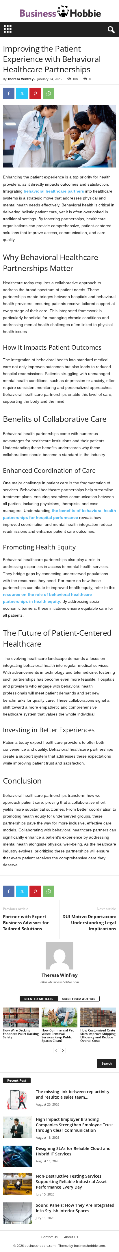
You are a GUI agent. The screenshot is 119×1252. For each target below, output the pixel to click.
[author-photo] (59, 955)
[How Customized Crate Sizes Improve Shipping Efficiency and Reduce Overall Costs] (98, 1018)
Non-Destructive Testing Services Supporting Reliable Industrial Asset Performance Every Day (71, 1181)
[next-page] (63, 1050)
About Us (71, 1237)
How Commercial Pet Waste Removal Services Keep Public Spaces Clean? (58, 1035)
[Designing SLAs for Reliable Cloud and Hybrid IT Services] (17, 1156)
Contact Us (49, 1237)
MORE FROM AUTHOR (78, 999)
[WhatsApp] (48, 93)
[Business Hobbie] (59, 11)
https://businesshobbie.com (59, 982)
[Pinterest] (35, 93)
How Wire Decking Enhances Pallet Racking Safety (21, 1033)
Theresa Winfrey (21, 79)
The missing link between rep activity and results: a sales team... (72, 1094)
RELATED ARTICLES (38, 999)
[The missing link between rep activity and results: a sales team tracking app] (17, 1099)
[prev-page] (56, 1050)
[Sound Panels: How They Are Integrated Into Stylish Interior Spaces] (17, 1213)
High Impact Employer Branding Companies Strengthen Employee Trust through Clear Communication (74, 1125)
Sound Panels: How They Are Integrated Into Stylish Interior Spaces (75, 1207)
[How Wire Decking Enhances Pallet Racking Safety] (21, 1017)
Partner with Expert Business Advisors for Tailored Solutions (26, 922)
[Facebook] (8, 93)
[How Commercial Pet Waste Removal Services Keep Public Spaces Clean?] (59, 1017)
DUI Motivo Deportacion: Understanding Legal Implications (89, 922)
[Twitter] (22, 93)
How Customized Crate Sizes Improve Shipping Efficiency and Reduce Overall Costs (98, 1035)
